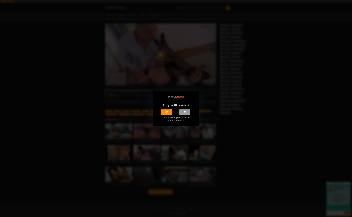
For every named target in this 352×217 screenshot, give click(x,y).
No (185, 112)
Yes (166, 112)
